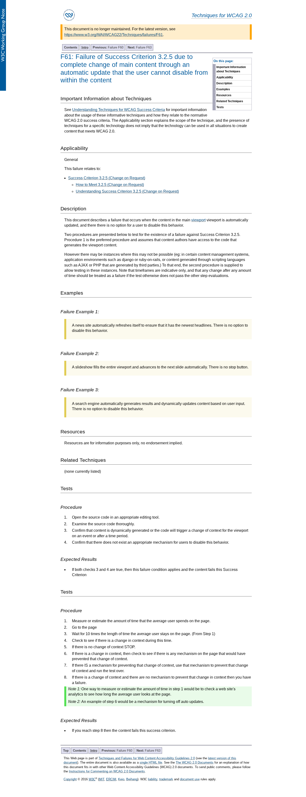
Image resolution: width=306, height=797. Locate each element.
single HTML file (151, 762)
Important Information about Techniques (231, 69)
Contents (70, 47)
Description (224, 83)
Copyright (70, 779)
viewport (198, 220)
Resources (223, 95)
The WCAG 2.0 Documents (194, 762)
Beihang (131, 779)
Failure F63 (140, 47)
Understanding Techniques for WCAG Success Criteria (118, 110)
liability (152, 779)
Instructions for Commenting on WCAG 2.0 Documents (107, 771)
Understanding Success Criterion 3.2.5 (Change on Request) (127, 191)
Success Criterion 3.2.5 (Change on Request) (106, 178)
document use (190, 779)
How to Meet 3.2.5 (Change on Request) (110, 185)
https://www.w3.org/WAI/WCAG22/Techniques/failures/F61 (113, 35)
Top (66, 750)
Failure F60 (108, 47)
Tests (220, 107)
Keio (121, 779)
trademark (166, 779)
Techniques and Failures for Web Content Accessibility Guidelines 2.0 (146, 758)
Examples (223, 89)
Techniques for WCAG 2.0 (221, 15)
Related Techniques (229, 101)
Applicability (224, 77)
